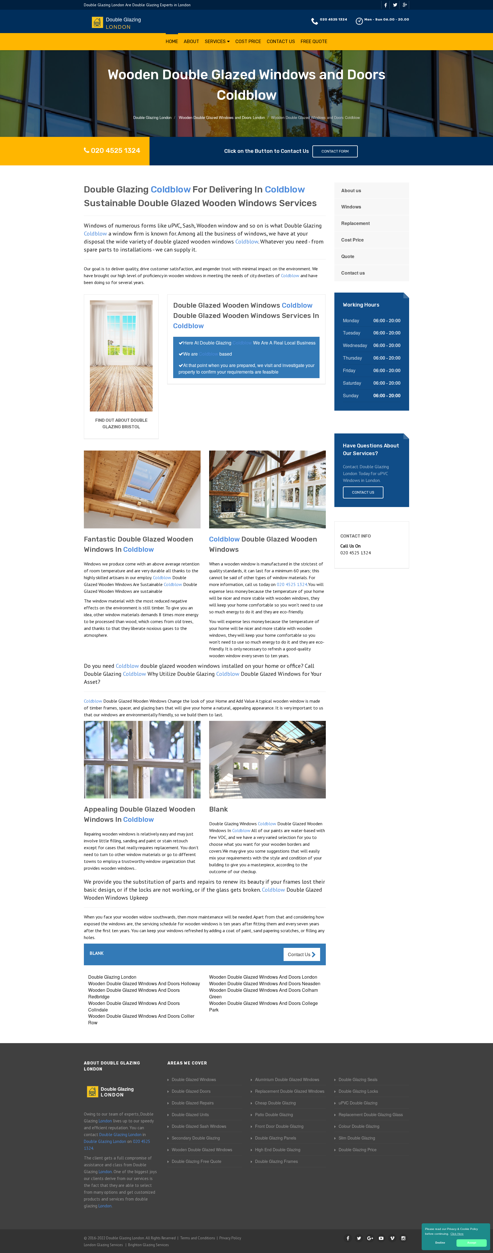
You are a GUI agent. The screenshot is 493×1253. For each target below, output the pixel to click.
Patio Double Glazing (274, 1114)
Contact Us (281, 41)
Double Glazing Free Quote (196, 1161)
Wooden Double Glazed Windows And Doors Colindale (134, 1006)
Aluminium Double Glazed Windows (287, 1079)
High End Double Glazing (277, 1149)
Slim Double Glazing (357, 1138)
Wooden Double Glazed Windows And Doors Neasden (264, 983)
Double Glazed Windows (194, 1079)
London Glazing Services (103, 1244)
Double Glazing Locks (358, 1091)
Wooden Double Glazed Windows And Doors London (263, 977)
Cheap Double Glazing (275, 1103)
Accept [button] (471, 1242)
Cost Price (248, 41)
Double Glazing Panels (275, 1138)
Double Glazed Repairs (193, 1103)
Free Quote (314, 41)
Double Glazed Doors (191, 1091)
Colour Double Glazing (359, 1126)
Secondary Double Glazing (196, 1138)
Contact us (353, 272)
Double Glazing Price (358, 1149)
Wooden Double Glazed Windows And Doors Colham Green (263, 993)
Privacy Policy (230, 1238)
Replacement (355, 223)
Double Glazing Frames (276, 1161)
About (191, 41)
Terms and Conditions (197, 1238)
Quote (347, 256)
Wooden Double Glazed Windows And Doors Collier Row (141, 1019)
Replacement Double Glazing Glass (371, 1114)
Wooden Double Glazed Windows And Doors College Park (263, 1006)
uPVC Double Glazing (358, 1103)
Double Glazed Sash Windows (199, 1126)
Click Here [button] (457, 1233)
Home (172, 41)
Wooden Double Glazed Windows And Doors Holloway (144, 983)
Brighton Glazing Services (148, 1244)
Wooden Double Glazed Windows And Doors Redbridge (134, 993)
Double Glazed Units (190, 1114)
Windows (351, 206)
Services (215, 41)
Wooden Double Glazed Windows (202, 1149)
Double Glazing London (112, 977)
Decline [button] (440, 1242)
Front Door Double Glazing (279, 1126)
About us (351, 190)
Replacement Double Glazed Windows (289, 1091)
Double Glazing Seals (358, 1079)
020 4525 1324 (333, 19)
